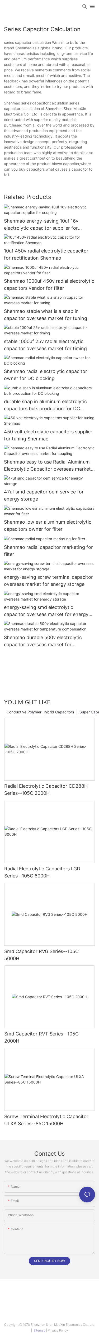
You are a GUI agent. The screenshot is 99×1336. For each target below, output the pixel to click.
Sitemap (39, 1330)
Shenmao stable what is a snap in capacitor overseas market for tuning (45, 314)
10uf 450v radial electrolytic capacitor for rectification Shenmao (46, 254)
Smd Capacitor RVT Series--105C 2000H (41, 1037)
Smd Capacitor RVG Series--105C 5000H (41, 955)
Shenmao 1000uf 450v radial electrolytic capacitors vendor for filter (49, 284)
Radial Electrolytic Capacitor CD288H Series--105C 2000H (46, 789)
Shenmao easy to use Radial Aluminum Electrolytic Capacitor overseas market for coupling (47, 465)
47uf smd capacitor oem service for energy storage (44, 495)
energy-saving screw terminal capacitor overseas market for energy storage (48, 580)
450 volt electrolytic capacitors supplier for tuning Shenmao (48, 435)
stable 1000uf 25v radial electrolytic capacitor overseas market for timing (45, 345)
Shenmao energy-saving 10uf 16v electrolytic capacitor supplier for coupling (41, 225)
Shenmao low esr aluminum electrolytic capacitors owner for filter (47, 525)
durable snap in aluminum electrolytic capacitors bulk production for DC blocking (45, 405)
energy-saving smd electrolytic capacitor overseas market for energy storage (46, 611)
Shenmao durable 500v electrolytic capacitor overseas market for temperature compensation (43, 641)
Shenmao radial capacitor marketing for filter (48, 550)
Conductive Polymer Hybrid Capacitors (40, 712)
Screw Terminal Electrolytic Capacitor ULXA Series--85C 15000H (46, 1120)
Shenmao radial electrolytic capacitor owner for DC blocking (45, 375)
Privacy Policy (58, 1330)
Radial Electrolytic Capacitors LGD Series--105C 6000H (42, 872)
